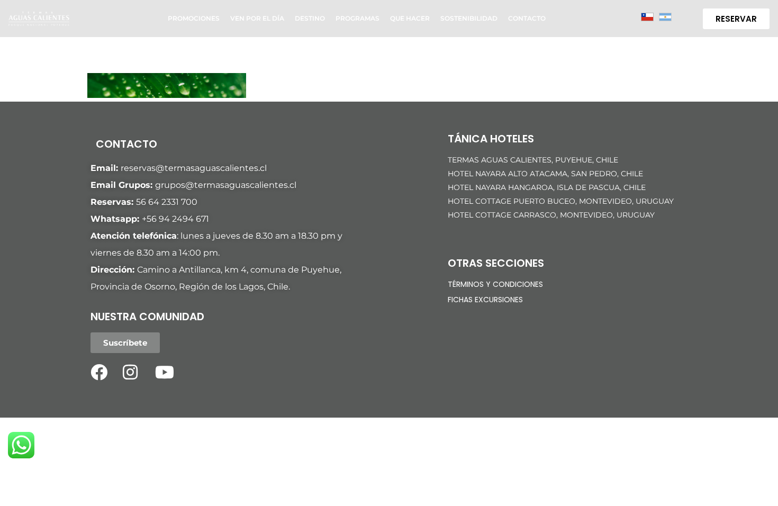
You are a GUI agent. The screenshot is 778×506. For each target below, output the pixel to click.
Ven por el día (257, 18)
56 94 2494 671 (178, 219)
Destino (310, 18)
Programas (357, 18)
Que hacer (410, 18)
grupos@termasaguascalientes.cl (225, 185)
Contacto (527, 18)
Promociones (194, 18)
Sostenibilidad (468, 18)
